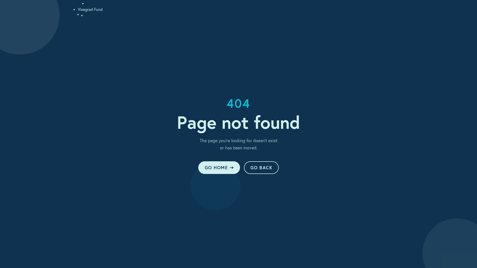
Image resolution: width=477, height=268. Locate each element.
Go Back (261, 167)
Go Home (216, 167)
